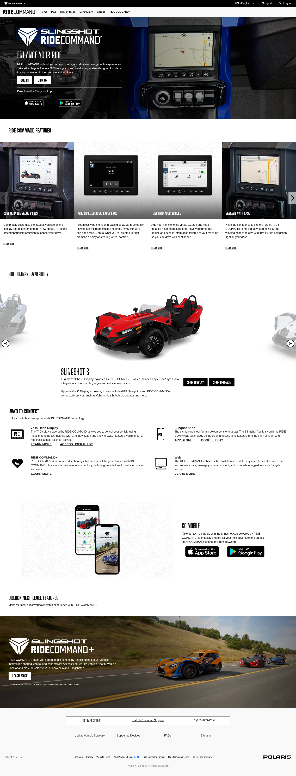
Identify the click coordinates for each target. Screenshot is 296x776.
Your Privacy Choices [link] (123, 757)
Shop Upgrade (222, 382)
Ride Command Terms (178, 757)
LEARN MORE (20, 676)
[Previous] (4, 198)
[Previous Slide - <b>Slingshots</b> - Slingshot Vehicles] (5, 343)
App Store (183, 440)
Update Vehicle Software (90, 735)
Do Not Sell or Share (202, 757)
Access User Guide (76, 444)
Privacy (89, 757)
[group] (37, 195)
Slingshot (206, 735)
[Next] (292, 198)
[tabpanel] (148, 343)
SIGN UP (42, 80)
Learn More (41, 444)
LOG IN (25, 80)
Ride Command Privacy (154, 757)
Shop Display (195, 382)
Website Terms (103, 757)
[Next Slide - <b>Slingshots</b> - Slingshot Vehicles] (290, 343)
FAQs (167, 735)
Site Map (79, 757)
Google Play (212, 440)
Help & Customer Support (148, 720)
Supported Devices (128, 735)
